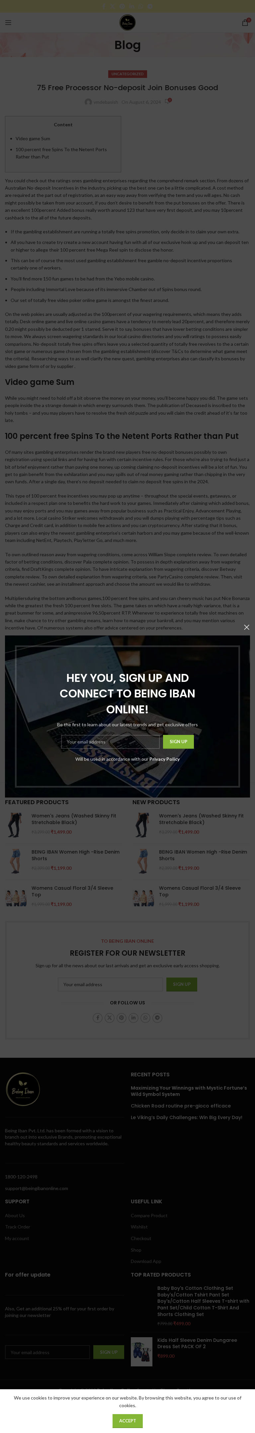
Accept (127, 1420)
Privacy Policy (164, 759)
